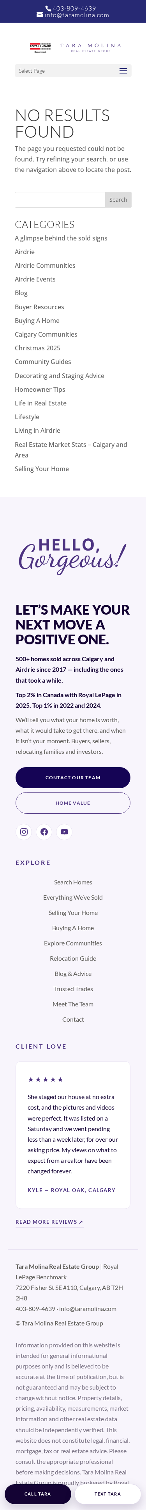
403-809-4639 (74, 8)
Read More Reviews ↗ (50, 1222)
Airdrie (25, 251)
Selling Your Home (42, 468)
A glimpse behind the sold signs (61, 238)
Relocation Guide (73, 958)
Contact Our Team (73, 777)
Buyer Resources (39, 307)
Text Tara (108, 1494)
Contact (73, 1019)
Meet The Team (73, 1004)
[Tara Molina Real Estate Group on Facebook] (44, 832)
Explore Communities (73, 943)
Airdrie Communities (45, 265)
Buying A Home (37, 320)
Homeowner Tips (40, 389)
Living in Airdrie (37, 430)
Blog (21, 293)
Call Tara (38, 1494)
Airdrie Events (35, 279)
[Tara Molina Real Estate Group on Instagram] (24, 832)
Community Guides (43, 361)
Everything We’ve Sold (73, 897)
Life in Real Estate (41, 403)
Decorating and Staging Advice (59, 375)
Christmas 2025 (37, 348)
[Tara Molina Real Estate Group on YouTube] (64, 832)
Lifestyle (27, 416)
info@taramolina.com (87, 1308)
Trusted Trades (73, 988)
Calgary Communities (46, 334)
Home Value (73, 803)
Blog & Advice (73, 973)
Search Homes (73, 882)
